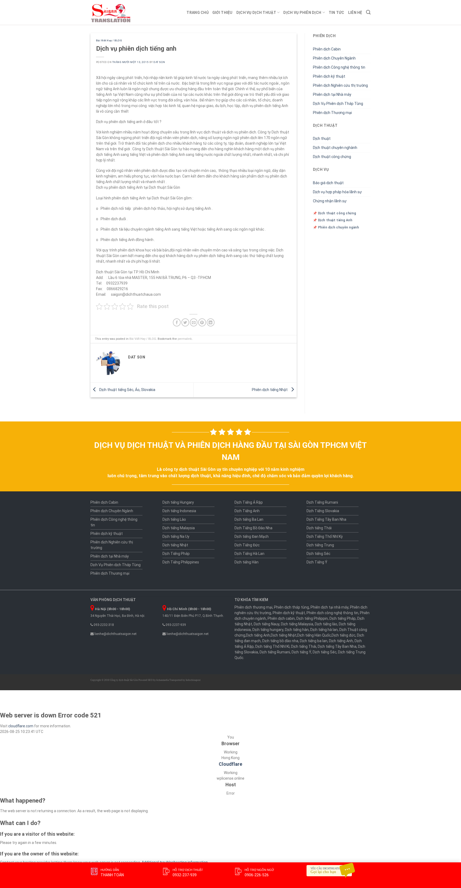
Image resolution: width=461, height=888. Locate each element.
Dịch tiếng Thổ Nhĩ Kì (272, 646)
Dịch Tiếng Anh (247, 511)
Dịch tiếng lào (326, 624)
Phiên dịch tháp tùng (291, 607)
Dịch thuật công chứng (332, 157)
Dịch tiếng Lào (174, 519)
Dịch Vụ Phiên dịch (302, 12)
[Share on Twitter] (185, 322)
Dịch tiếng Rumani (275, 652)
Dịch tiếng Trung (320, 545)
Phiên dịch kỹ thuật (329, 76)
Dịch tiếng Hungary (178, 502)
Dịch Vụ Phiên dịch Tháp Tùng (338, 103)
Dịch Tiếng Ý (317, 562)
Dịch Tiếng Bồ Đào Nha (253, 528)
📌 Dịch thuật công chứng (334, 213)
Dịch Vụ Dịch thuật (256, 12)
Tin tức (336, 12)
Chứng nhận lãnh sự (330, 201)
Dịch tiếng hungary (267, 629)
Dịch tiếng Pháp (342, 618)
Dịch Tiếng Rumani (322, 502)
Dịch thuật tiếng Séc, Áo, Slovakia (126, 390)
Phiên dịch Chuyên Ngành (334, 58)
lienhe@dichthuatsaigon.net (115, 634)
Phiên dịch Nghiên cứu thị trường (340, 85)
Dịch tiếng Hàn (247, 562)
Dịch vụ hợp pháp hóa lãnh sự (337, 192)
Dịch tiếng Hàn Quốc (314, 635)
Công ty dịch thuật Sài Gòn (124, 680)
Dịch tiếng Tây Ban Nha (337, 646)
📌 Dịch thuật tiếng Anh (332, 220)
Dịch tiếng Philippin (312, 618)
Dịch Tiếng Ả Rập (249, 502)
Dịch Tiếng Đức (247, 545)
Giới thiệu (222, 12)
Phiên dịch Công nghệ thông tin (339, 67)
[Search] (368, 12)
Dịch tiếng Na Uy (175, 536)
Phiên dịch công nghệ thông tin (332, 613)
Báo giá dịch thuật (328, 183)
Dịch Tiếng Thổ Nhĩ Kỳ (325, 536)
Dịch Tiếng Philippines (180, 562)
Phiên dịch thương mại (253, 607)
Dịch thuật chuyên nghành (335, 147)
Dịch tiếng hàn (297, 629)
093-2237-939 (175, 625)
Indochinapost (193, 680)
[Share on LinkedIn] (210, 322)
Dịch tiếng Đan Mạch (252, 536)
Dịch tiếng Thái (319, 528)
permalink (185, 339)
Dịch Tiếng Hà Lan (249, 553)
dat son (159, 62)
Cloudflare (230, 764)
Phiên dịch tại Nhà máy (332, 94)
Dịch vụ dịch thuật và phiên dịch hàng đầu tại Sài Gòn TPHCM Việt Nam (230, 451)
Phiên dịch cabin (281, 618)
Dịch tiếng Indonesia (179, 511)
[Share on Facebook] (177, 322)
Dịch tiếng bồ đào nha (280, 641)
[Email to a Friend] (194, 322)
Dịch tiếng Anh (258, 635)
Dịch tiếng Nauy (266, 624)
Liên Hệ (355, 12)
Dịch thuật (322, 138)
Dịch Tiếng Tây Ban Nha (326, 519)
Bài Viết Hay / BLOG (109, 40)
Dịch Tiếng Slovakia (323, 511)
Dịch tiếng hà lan (324, 629)
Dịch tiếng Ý (301, 652)
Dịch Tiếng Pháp (176, 553)
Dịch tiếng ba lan (313, 641)
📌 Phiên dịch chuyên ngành (336, 227)
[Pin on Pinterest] (202, 322)
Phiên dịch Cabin (327, 49)
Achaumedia (162, 680)
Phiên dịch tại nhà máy (329, 607)
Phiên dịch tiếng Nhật (270, 390)
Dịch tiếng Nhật (175, 545)
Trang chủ (197, 12)
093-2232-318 (103, 625)
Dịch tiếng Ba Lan (249, 519)
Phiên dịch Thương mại (332, 112)
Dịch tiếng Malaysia (178, 528)
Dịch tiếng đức (343, 635)
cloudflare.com (20, 726)
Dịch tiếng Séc (318, 553)
